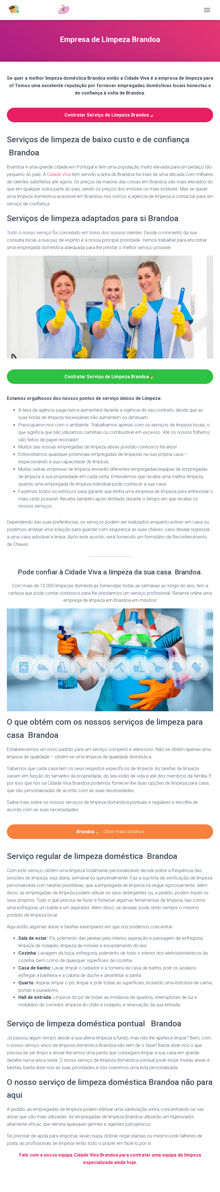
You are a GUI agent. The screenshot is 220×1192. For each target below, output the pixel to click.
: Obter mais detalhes (110, 831)
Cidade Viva (59, 174)
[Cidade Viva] (40, 10)
